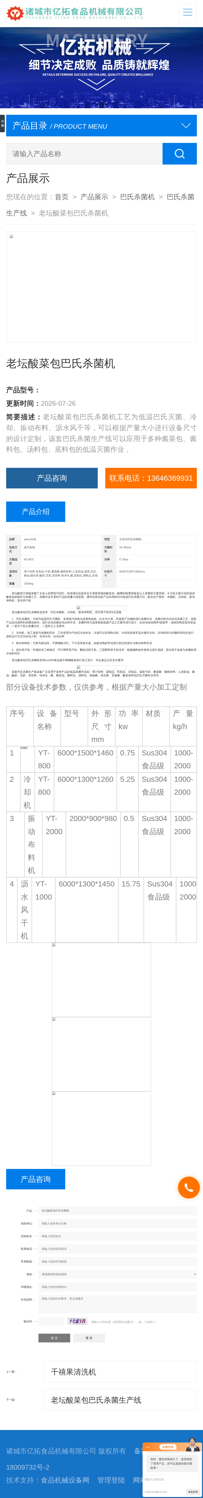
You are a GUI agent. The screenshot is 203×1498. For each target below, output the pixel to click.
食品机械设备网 (65, 1480)
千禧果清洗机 (73, 1372)
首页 (62, 197)
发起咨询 (193, 1491)
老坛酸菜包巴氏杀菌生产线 (96, 1400)
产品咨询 (52, 478)
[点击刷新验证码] (77, 1321)
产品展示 (94, 197)
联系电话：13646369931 (151, 478)
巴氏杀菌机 (137, 197)
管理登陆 (111, 1480)
